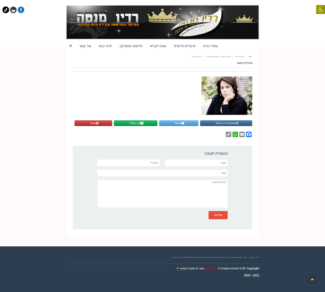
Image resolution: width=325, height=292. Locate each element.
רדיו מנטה (211, 268)
